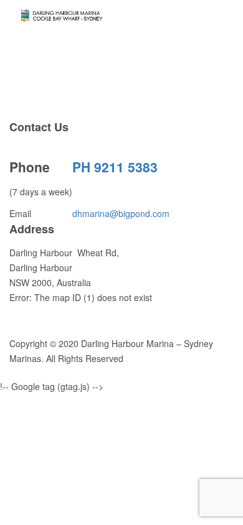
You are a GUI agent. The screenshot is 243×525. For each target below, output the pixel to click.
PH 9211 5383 (115, 166)
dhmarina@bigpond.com (120, 213)
